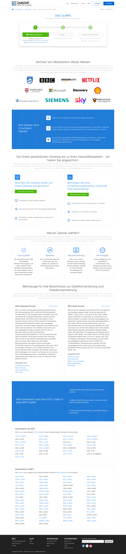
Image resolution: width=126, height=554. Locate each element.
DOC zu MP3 (67, 445)
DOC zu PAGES (44, 448)
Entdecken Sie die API (78, 194)
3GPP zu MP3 (20, 479)
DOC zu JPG (43, 442)
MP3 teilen (71, 366)
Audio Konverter (73, 357)
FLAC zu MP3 (44, 494)
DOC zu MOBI (44, 445)
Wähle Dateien (35, 35)
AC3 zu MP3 (67, 479)
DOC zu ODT (91, 445)
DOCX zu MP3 (44, 491)
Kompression (16, 543)
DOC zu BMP (43, 436)
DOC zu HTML (68, 439)
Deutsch (109, 9)
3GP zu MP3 (91, 476)
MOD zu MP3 (67, 503)
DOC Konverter (53, 306)
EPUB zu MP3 (68, 491)
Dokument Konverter (22, 366)
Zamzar (20, 432)
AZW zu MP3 (43, 485)
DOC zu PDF (19, 451)
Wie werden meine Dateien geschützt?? (36, 42)
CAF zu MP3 (91, 485)
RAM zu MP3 (19, 515)
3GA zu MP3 (67, 476)
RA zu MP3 (91, 512)
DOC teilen (19, 372)
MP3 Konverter (106, 306)
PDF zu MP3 (91, 509)
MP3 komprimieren (74, 363)
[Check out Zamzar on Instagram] (90, 546)
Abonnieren (109, 541)
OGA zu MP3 (19, 509)
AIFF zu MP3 (19, 482)
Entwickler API (52, 541)
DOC (34, 9)
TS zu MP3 (43, 518)
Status (31, 543)
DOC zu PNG (67, 451)
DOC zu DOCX (68, 436)
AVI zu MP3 (19, 485)
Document (28, 9)
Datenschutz (68, 548)
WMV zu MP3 (91, 521)
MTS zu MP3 (67, 506)
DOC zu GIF (43, 439)
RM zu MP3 (67, 515)
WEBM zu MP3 (44, 521)
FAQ (30, 541)
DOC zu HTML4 (92, 439)
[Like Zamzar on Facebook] (83, 546)
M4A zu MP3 (91, 497)
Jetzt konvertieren (90, 35)
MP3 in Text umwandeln (76, 361)
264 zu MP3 (19, 476)
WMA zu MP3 (67, 521)
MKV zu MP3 (19, 503)
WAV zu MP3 (19, 521)
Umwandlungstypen (19, 541)
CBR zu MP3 (43, 488)
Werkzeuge (74, 3)
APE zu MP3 (67, 482)
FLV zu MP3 (67, 494)
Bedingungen (90, 38)
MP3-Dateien (61, 472)
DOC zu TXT (19, 457)
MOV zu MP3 (91, 503)
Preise (83, 3)
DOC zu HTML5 (20, 442)
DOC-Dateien (38, 432)
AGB (65, 545)
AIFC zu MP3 (91, 479)
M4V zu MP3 (67, 500)
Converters (19, 9)
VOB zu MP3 (91, 518)
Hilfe (88, 3)
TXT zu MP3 (67, 518)
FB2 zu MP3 (19, 494)
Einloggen (97, 3)
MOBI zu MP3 (44, 503)
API (67, 3)
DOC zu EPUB (92, 436)
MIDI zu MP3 (91, 500)
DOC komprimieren (22, 370)
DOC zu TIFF (67, 454)
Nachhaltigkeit (69, 543)
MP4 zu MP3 (19, 506)
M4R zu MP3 (43, 500)
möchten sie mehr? (43, 40)
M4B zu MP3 (19, 500)
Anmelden (109, 3)
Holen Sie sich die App (26, 191)
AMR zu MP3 (43, 482)
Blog (48, 545)
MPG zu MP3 (43, 506)
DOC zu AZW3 (20, 436)
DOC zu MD (19, 445)
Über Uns (67, 541)
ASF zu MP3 (91, 482)
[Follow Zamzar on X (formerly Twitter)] (87, 546)
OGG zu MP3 (43, 509)
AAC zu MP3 (43, 479)
